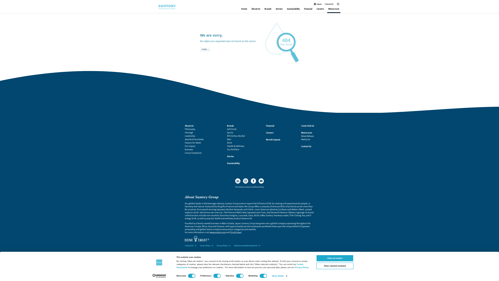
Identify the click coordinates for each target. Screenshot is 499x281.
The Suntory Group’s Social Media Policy (249, 187)
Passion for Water (193, 143)
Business (189, 149)
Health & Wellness (235, 146)
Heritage (189, 133)
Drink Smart (235, 232)
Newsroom (333, 9)
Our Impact (190, 146)
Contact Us (329, 4)
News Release (307, 136)
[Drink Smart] (197, 239)
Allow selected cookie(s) (335, 266)
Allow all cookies (335, 258)
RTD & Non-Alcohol (236, 136)
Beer (229, 139)
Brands (268, 9)
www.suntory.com (218, 232)
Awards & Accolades (194, 139)
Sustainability (293, 9)
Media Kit (305, 139)
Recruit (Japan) (273, 140)
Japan (319, 4)
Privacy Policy (301, 267)
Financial (308, 9)
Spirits (230, 133)
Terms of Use (205, 246)
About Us (255, 9)
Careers (320, 9)
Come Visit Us (307, 126)
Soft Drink (232, 129)
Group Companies (193, 153)
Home (244, 9)
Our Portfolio (233, 149)
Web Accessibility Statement (245, 246)
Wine (229, 143)
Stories (279, 9)
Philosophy (190, 129)
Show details (278, 276)
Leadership (190, 136)
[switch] (217, 276)
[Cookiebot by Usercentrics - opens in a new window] (159, 276)
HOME (209, 49)
